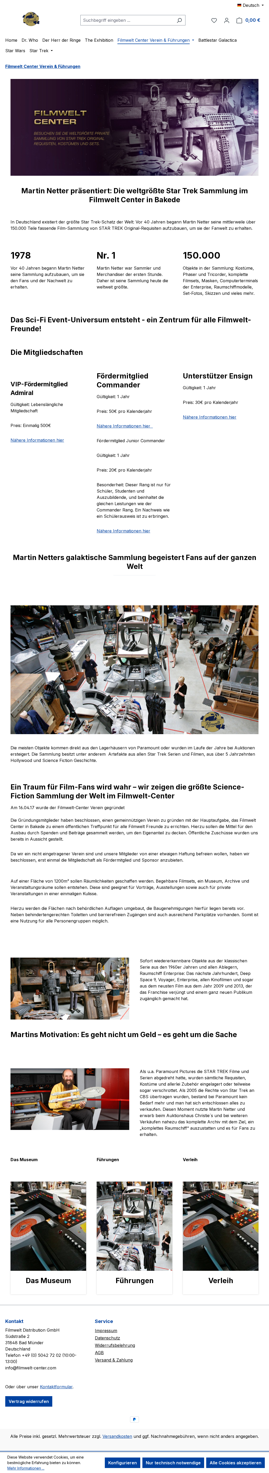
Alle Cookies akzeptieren (235, 1462)
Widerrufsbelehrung (115, 1345)
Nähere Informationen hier (37, 440)
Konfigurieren (122, 1462)
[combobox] (126, 20)
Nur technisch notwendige (173, 1462)
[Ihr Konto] (226, 20)
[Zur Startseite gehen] (31, 19)
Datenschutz (107, 1338)
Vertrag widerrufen (29, 1401)
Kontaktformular (56, 1386)
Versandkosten (117, 1436)
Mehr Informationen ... (25, 1468)
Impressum (106, 1330)
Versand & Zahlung (114, 1360)
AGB (99, 1352)
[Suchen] (179, 20)
